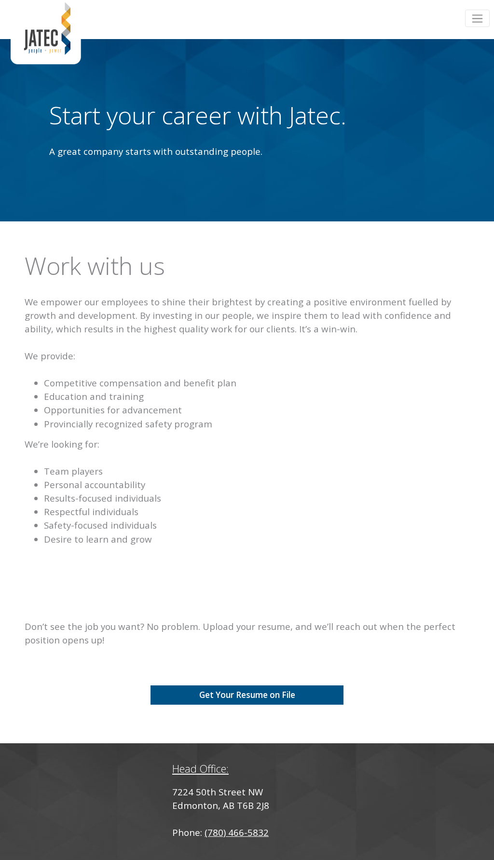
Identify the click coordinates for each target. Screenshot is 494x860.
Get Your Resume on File (247, 694)
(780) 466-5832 (237, 832)
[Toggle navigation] (477, 18)
